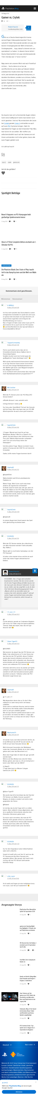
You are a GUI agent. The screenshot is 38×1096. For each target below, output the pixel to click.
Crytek (6, 123)
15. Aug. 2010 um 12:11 (13, 692)
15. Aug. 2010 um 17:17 (13, 786)
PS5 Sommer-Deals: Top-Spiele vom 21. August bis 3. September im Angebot (27, 1028)
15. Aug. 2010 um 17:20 (13, 844)
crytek (9, 162)
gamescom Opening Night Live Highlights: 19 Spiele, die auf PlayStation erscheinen (28, 928)
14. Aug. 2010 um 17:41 (13, 389)
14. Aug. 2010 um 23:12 (13, 469)
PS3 (9, 126)
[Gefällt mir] (14, 221)
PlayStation (12, 8)
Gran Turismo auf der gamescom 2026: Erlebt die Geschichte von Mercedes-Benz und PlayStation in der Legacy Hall (27, 997)
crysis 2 (4, 162)
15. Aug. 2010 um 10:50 (13, 643)
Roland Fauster (13, 27)
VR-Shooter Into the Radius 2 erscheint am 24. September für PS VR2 (28, 945)
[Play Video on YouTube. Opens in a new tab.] (13, 999)
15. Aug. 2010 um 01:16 (13, 538)
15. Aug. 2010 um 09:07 (13, 614)
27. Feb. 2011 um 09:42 (13, 878)
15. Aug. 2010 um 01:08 (13, 512)
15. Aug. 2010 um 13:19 (13, 734)
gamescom (16, 162)
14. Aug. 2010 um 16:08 (13, 307)
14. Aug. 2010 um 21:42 (13, 427)
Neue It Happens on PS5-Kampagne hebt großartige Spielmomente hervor (16, 215)
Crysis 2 (17, 123)
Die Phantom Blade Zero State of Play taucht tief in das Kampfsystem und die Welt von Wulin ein (18, 272)
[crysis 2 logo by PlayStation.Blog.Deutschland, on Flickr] (16, 108)
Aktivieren (19, 1092)
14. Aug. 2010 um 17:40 (13, 345)
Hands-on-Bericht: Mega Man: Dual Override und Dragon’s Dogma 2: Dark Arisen (28, 978)
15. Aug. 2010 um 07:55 (15, 574)
